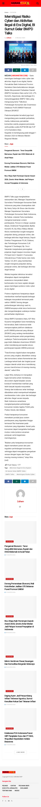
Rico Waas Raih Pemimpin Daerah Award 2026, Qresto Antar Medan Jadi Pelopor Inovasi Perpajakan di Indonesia (20, 179)
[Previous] (18, 189)
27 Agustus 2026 (10, 704)
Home (6, 12)
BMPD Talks (10, 474)
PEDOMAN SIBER (24, 785)
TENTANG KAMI (7, 790)
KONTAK (13, 785)
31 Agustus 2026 (10, 555)
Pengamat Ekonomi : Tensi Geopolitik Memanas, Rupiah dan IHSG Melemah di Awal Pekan (19, 154)
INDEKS (17, 790)
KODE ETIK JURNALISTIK (9, 788)
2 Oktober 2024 (20, 38)
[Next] (22, 189)
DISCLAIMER (24, 788)
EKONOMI (13, 12)
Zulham (8, 38)
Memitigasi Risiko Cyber (26, 474)
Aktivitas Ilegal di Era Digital (20, 468)
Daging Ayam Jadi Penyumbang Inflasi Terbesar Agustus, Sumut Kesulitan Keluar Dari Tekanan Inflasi (20, 699)
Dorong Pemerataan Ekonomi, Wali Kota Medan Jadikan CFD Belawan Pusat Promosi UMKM (19, 166)
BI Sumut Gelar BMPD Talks (16, 471)
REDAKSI (5, 785)
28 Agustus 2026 (10, 632)
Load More (20, 752)
